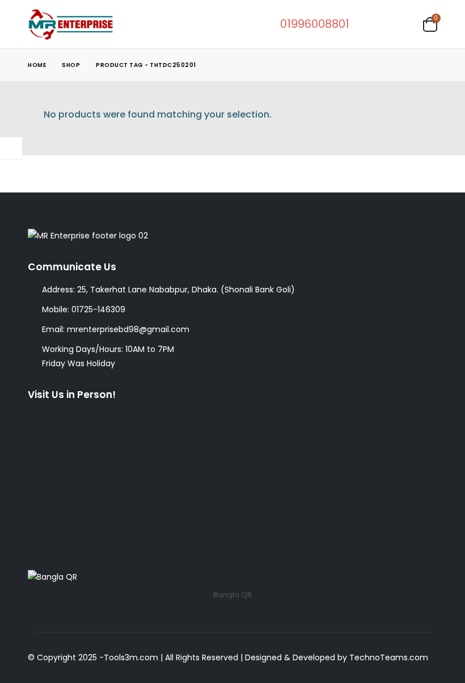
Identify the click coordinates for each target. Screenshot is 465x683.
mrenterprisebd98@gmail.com (128, 329)
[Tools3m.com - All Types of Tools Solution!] (70, 24)
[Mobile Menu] (403, 23)
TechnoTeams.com (388, 657)
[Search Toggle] (371, 24)
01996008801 (314, 24)
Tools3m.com (131, 657)
